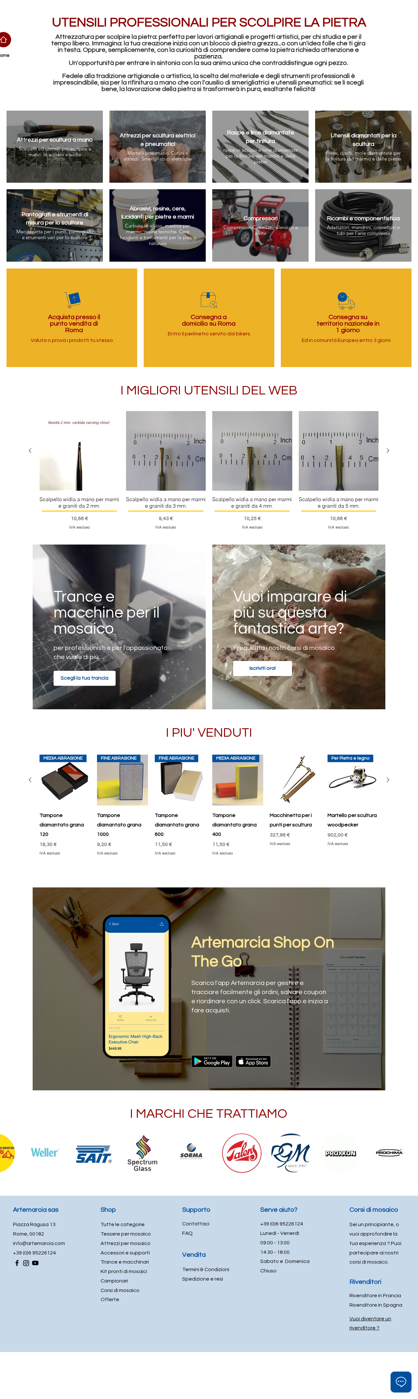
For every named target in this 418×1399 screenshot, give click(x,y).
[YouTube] (35, 1263)
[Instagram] (26, 1263)
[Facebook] (17, 1263)
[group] (209, 471)
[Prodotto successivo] (388, 450)
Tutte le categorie (123, 1224)
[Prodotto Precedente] (30, 450)
